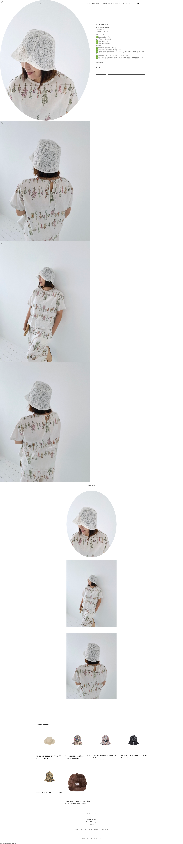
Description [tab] (91, 485)
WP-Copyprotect (13, 843)
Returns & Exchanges (91, 822)
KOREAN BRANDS (46, 758)
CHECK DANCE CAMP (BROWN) (75, 801)
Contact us (91, 824)
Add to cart (126, 73)
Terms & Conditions (91, 819)
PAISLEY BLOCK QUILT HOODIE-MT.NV (103, 756)
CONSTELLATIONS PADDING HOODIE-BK (130, 756)
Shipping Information (91, 817)
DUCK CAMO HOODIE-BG (45, 793)
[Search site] (141, 4)
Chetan (8, 843)
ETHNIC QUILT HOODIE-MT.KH (74, 756)
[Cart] (146, 3)
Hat (102, 62)
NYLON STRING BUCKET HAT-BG (47, 756)
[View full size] (2, 2)
